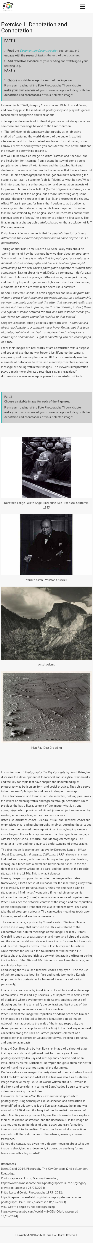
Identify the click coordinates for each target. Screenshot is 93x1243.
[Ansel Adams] (46, 659)
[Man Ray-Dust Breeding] (46, 742)
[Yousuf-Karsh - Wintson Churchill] (46, 574)
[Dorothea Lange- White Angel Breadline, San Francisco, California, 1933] (46, 497)
